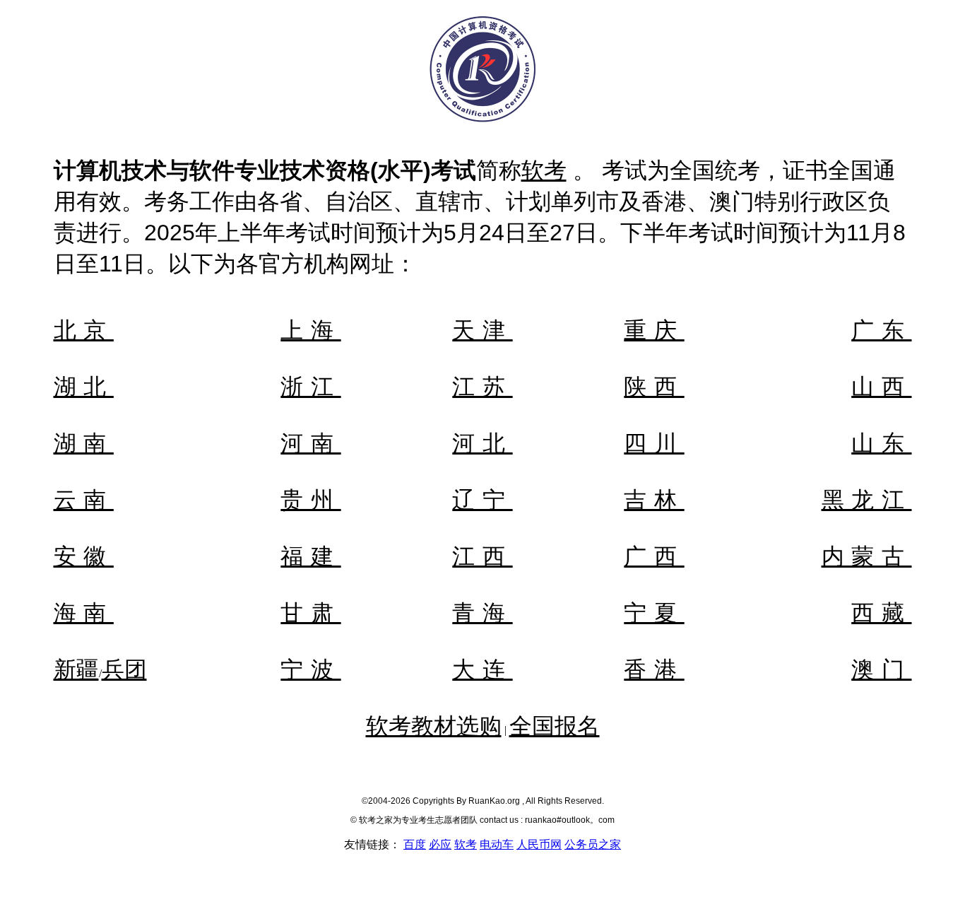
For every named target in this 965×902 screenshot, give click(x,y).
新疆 (76, 669)
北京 (84, 330)
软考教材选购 (434, 726)
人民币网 (539, 844)
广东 (881, 330)
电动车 (497, 844)
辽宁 (482, 499)
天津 (482, 330)
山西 (881, 386)
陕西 (654, 386)
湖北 (84, 386)
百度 (414, 844)
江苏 (482, 386)
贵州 (310, 499)
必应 (440, 844)
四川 (654, 443)
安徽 (84, 556)
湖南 (84, 443)
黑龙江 (867, 499)
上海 (310, 330)
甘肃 (310, 613)
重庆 (654, 330)
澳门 (881, 669)
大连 (482, 669)
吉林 (654, 499)
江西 (482, 556)
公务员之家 (592, 844)
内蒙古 (867, 556)
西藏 (881, 613)
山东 (881, 443)
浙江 (310, 386)
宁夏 (654, 613)
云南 (84, 499)
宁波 (310, 669)
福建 (310, 556)
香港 (654, 669)
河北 (482, 443)
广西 (654, 556)
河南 (310, 443)
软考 (544, 170)
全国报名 (554, 726)
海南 (84, 613)
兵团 (124, 669)
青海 (482, 613)
